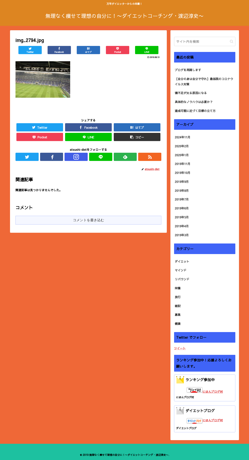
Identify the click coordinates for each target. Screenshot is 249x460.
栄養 (178, 288)
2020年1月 (182, 155)
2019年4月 (182, 226)
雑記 (178, 306)
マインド (180, 270)
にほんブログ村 (213, 391)
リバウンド (182, 279)
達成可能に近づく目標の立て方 (195, 111)
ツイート (180, 348)
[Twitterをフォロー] (27, 157)
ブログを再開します (188, 70)
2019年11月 (182, 164)
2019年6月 (182, 208)
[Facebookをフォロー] (51, 157)
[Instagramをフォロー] (76, 157)
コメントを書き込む (88, 220)
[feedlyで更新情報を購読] (125, 157)
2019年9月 (182, 182)
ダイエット (182, 261)
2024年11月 (182, 137)
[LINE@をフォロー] (100, 157)
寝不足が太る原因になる (191, 93)
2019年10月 (182, 173)
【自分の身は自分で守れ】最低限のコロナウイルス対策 (204, 81)
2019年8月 (182, 190)
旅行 (178, 297)
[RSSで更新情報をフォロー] (149, 157)
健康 (178, 323)
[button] (231, 41)
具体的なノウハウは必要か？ (194, 102)
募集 (178, 315)
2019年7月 (182, 199)
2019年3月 (182, 235)
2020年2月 (182, 146)
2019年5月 (182, 217)
